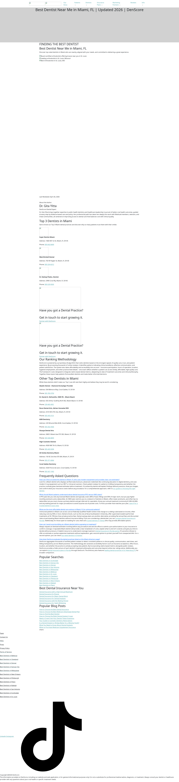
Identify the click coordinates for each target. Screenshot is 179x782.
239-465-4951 (49, 404)
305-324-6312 (49, 264)
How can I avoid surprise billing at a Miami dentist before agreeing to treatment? (67, 524)
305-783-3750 (49, 393)
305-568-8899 (49, 438)
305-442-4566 (49, 427)
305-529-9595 (49, 284)
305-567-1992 (49, 471)
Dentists (88, 3)
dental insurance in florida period (108, 531)
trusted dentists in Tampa (96, 521)
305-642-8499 (49, 245)
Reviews (134, 3)
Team (2, 633)
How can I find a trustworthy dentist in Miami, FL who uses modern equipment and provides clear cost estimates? (79, 480)
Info (143, 3)
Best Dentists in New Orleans (10, 674)
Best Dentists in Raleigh (8, 685)
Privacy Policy (5, 648)
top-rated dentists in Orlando (71, 535)
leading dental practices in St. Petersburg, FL (120, 550)
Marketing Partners (116, 4)
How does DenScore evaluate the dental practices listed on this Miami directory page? (69, 539)
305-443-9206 (49, 449)
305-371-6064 (49, 460)
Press (2, 645)
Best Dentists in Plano (7, 682)
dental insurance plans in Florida (59, 550)
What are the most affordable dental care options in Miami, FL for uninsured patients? (69, 509)
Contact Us (4, 637)
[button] (89, 479)
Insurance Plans (100, 4)
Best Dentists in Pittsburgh (9, 678)
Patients (77, 3)
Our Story (65, 4)
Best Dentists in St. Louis (8, 697)
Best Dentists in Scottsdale (9, 693)
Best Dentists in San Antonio (10, 689)
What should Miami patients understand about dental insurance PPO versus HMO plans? (70, 494)
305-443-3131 (49, 416)
